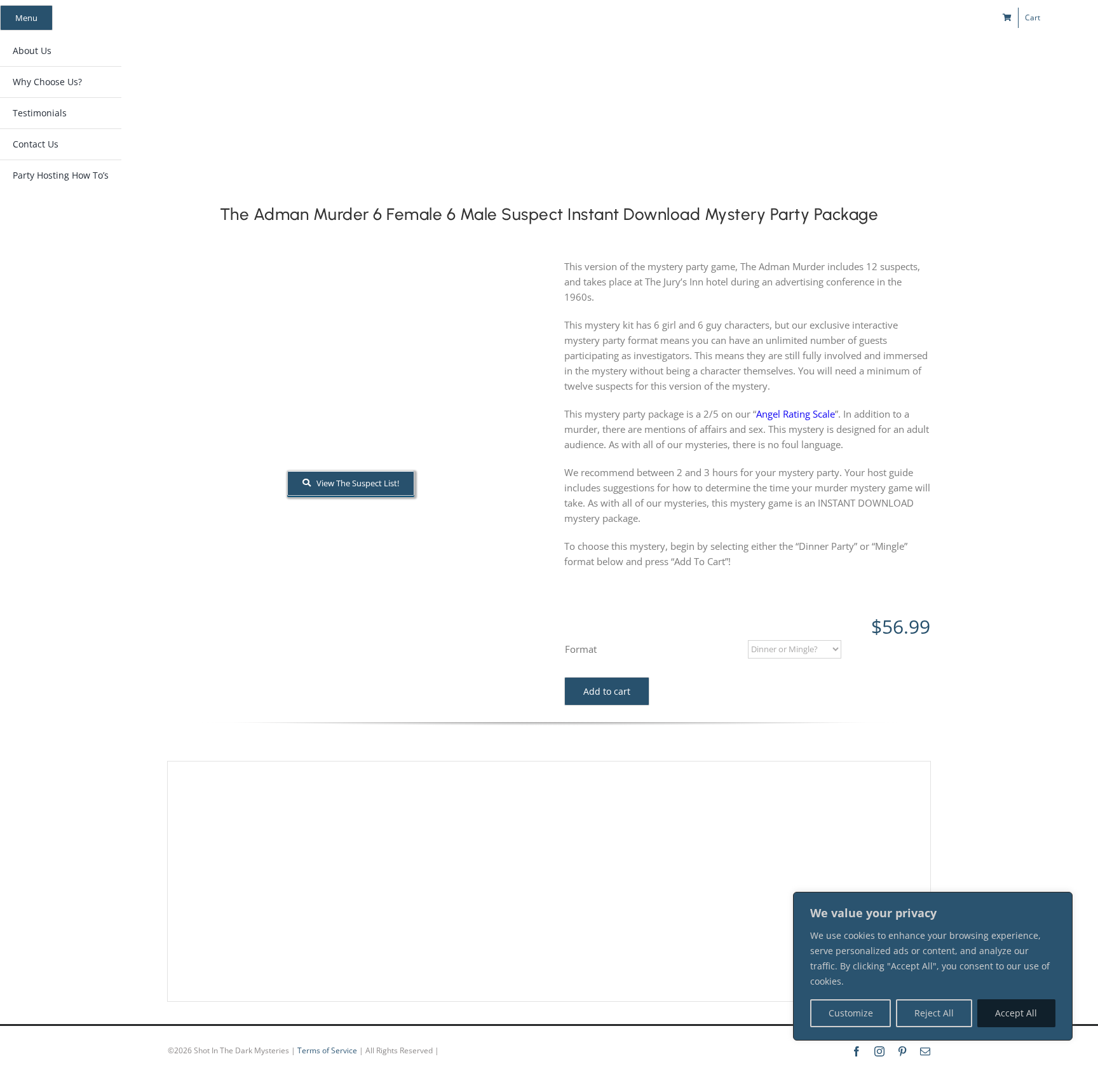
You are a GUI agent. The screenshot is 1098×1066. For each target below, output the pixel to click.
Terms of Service (327, 1050)
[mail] (903, 18)
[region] (933, 966)
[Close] (1059, 902)
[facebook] (834, 18)
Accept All (1016, 1013)
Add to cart (606, 691)
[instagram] (857, 18)
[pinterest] (880, 18)
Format (581, 649)
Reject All (934, 1013)
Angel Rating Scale (795, 413)
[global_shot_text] (443, 61)
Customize (851, 1013)
